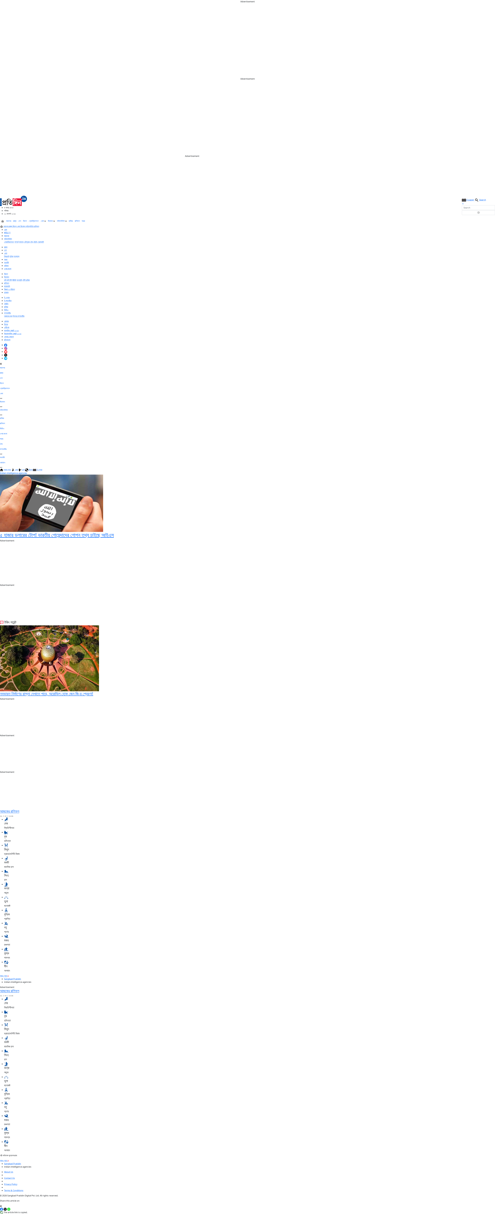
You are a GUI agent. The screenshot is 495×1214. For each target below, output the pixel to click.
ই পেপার (7, 297)
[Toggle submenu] (1, 398)
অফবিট (6, 262)
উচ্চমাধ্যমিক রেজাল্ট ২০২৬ (12, 333)
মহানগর (8, 221)
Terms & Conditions (13, 1190)
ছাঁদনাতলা (7, 339)
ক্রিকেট (6, 256)
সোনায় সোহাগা (9, 336)
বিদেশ (25, 221)
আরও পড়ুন (4, 975)
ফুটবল (11, 256)
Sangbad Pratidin (12, 978)
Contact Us (9, 1178)
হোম (5, 229)
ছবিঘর (71, 221)
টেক (31, 242)
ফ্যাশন (21, 242)
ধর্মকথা (6, 265)
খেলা (42, 221)
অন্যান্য (16, 256)
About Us (8, 1171)
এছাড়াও (2, 462)
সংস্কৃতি (19, 280)
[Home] (13, 200)
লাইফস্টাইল (61, 221)
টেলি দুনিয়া (26, 280)
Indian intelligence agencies (13, 473)
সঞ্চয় (83, 221)
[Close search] (463, 203)
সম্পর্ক (17, 242)
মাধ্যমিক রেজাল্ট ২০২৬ (11, 330)
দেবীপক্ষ (6, 327)
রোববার (6, 321)
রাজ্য (14, 221)
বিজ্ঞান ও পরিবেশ (9, 289)
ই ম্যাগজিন (7, 300)
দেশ (19, 221)
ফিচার (6, 324)
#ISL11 (7, 232)
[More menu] (493, 221)
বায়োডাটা (7, 286)
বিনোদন (50, 221)
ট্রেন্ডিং (6, 303)
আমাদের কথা (8, 316)
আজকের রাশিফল (9, 811)
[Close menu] (1, 363)
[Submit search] (478, 212)
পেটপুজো (27, 242)
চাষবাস (6, 292)
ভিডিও (6, 309)
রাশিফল (77, 221)
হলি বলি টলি (8, 280)
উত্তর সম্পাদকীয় (18, 316)
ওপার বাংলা (7, 268)
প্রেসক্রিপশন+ (34, 221)
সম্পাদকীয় (7, 313)
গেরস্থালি (41, 242)
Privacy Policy (10, 1184)
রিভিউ (14, 280)
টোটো (35, 242)
